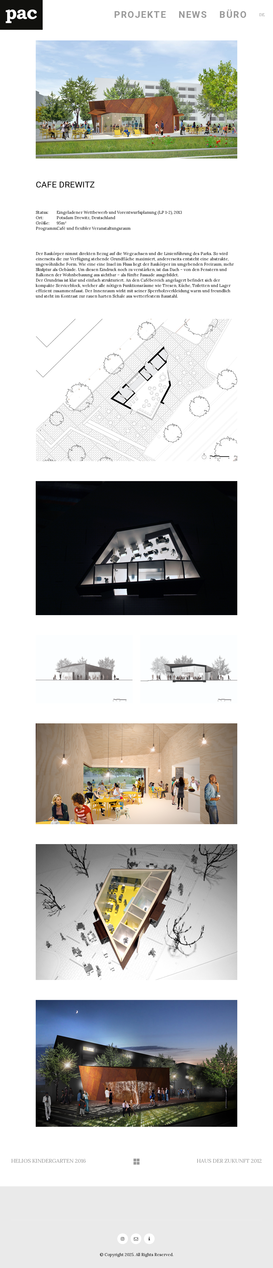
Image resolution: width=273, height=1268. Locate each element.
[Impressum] (149, 1238)
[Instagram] (122, 1238)
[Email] (136, 1238)
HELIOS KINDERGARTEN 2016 (48, 1160)
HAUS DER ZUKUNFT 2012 (229, 1160)
